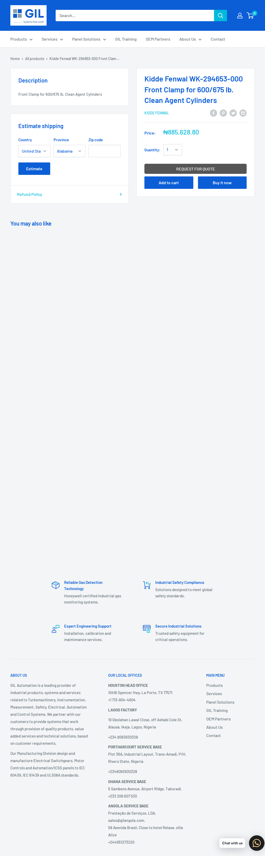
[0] (250, 15)
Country (25, 139)
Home (15, 58)
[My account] (239, 15)
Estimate (34, 168)
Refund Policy (29, 194)
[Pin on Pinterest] (223, 113)
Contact (218, 38)
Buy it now (222, 182)
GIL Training (126, 38)
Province (61, 139)
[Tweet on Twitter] (233, 113)
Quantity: (152, 149)
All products (34, 58)
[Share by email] (243, 113)
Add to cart (169, 182)
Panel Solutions (86, 38)
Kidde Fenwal (156, 113)
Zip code (96, 139)
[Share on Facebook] (213, 113)
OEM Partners (158, 38)
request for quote (195, 168)
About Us (187, 38)
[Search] (220, 15)
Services (49, 38)
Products (18, 38)
